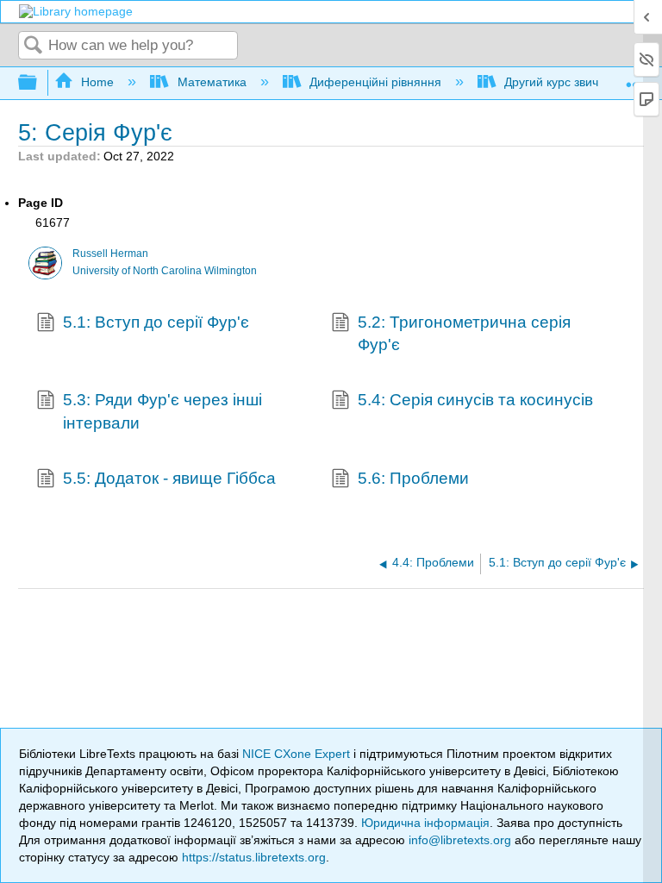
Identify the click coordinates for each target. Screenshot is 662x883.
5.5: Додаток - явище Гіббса (169, 478)
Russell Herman (110, 253)
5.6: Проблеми (413, 478)
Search (33, 46)
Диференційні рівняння (375, 82)
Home (97, 82)
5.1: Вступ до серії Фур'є (156, 322)
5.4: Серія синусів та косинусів (475, 400)
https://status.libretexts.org (254, 857)
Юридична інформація (425, 823)
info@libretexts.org (460, 840)
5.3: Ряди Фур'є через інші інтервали (162, 411)
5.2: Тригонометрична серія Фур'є (464, 333)
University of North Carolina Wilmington (164, 271)
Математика (211, 82)
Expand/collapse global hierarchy (39, 83)
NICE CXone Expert (297, 754)
